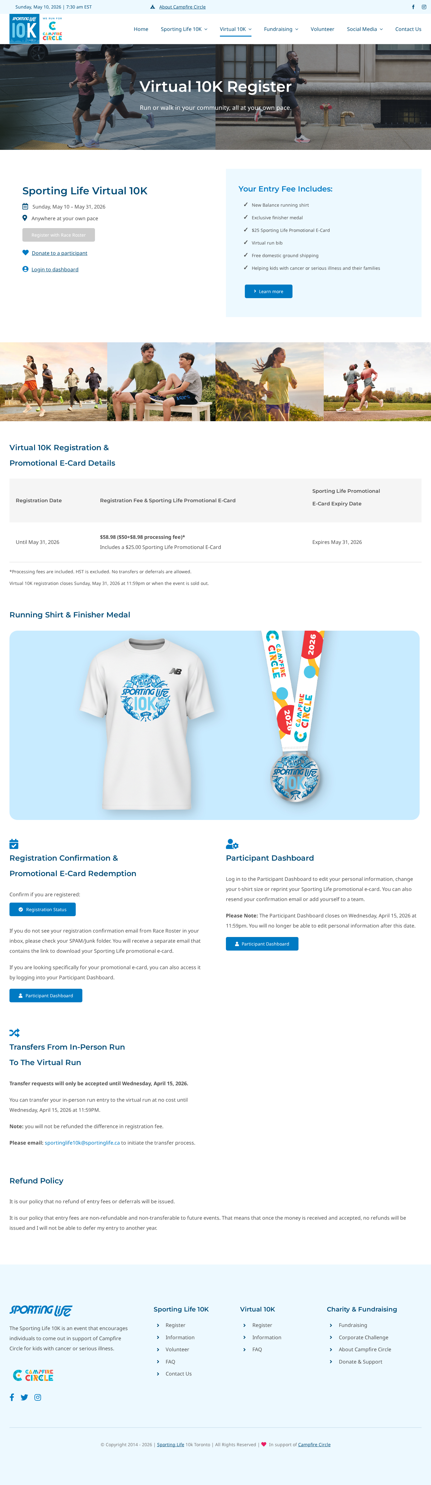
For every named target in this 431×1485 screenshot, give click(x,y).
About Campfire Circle (182, 7)
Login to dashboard (55, 269)
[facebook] (413, 7)
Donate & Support (360, 1361)
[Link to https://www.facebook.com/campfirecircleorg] (11, 1397)
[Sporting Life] (41, 1308)
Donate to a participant (59, 253)
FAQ (170, 1361)
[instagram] (424, 7)
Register (176, 1325)
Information (180, 1337)
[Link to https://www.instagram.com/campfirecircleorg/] (37, 1397)
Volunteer (177, 1349)
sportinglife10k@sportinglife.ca (82, 1142)
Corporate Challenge (363, 1337)
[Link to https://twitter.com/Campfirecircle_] (24, 1397)
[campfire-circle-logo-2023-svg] (33, 1367)
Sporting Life (170, 1444)
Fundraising (353, 1325)
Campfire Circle (314, 1444)
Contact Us (179, 1373)
